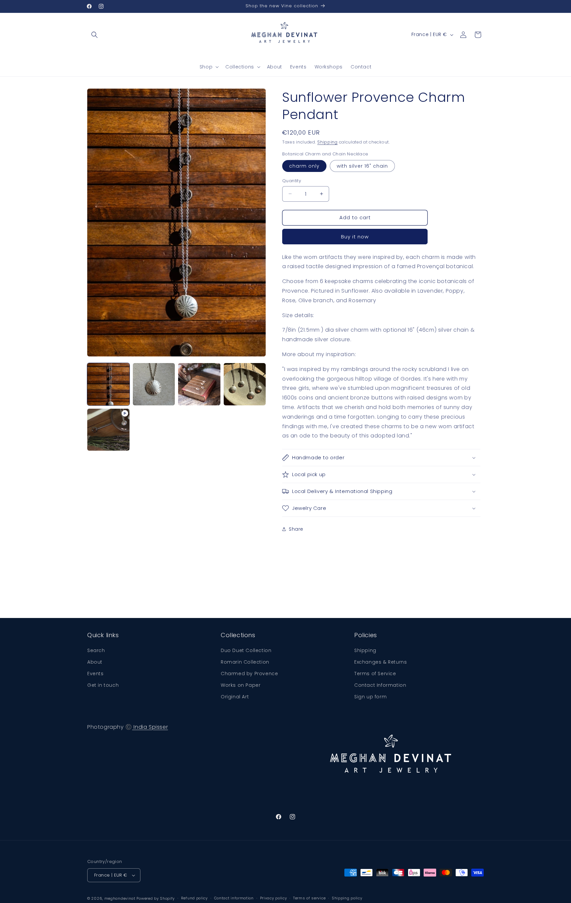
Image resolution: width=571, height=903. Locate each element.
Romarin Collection (245, 662)
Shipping (327, 142)
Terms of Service (375, 673)
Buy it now (355, 236)
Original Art (235, 696)
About (94, 662)
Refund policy (194, 898)
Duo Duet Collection (246, 650)
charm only (304, 166)
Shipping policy (347, 898)
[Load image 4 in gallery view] (245, 384)
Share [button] (296, 529)
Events (95, 673)
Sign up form (370, 696)
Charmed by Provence (249, 673)
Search (96, 650)
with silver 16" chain (362, 166)
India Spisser (150, 727)
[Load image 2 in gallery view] (154, 384)
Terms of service (309, 898)
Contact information (234, 898)
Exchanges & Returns (380, 662)
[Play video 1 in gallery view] (108, 430)
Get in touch (103, 685)
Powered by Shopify (155, 898)
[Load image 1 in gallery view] (108, 384)
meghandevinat (119, 898)
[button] (94, 34)
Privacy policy (273, 898)
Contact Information (380, 685)
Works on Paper (240, 685)
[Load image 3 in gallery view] (199, 384)
